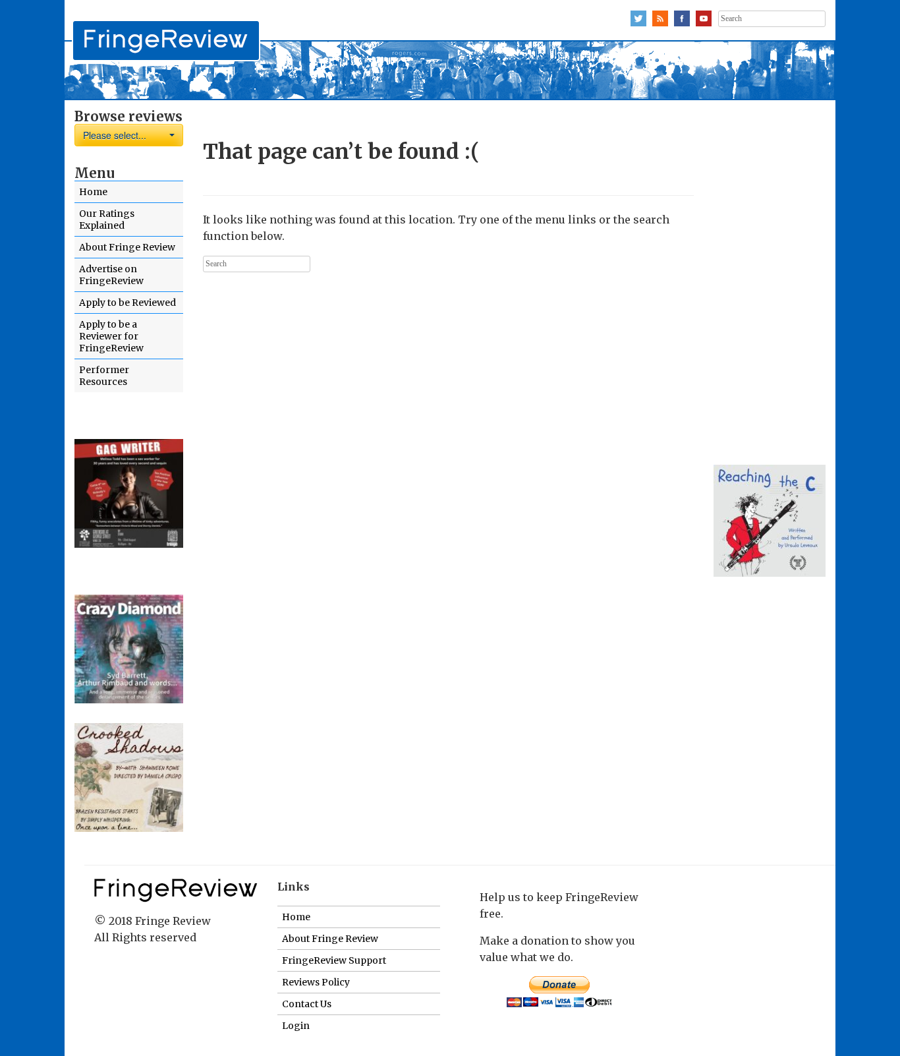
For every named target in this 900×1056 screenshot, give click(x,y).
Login (296, 1026)
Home (93, 192)
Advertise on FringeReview (111, 275)
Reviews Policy (316, 982)
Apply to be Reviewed (127, 302)
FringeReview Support (334, 960)
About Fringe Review (127, 247)
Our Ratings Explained (106, 219)
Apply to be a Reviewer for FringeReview (111, 336)
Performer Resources (104, 376)
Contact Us (306, 1004)
